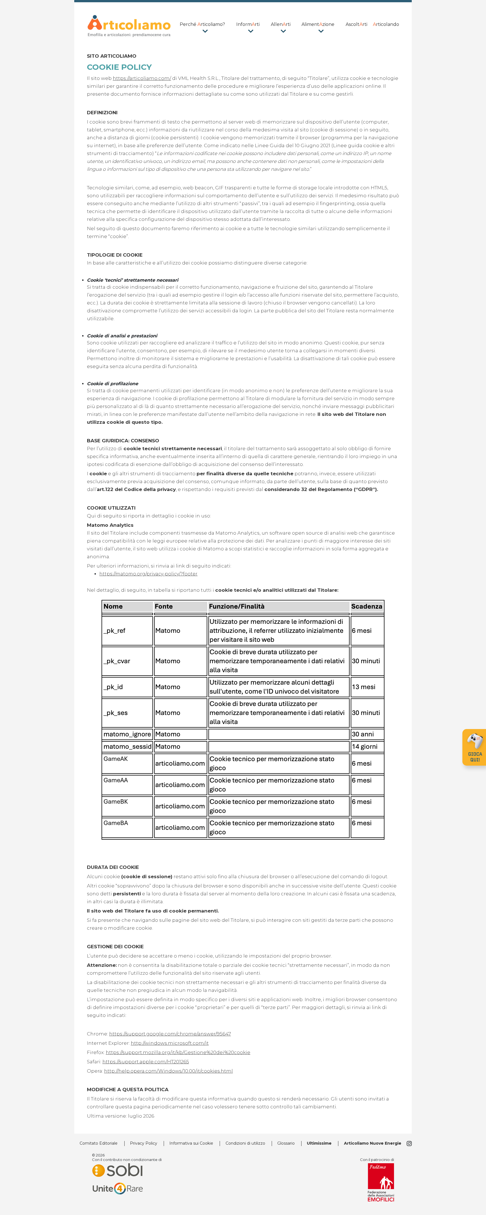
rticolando (386, 24)
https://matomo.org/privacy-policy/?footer (148, 574)
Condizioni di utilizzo (245, 1143)
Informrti (248, 24)
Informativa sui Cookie (191, 1143)
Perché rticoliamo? (202, 24)
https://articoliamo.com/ (142, 78)
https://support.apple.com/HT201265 (145, 1061)
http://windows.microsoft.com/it (170, 1043)
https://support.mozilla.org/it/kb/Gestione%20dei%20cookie (178, 1052)
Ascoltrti (356, 24)
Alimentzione (318, 24)
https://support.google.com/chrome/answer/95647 (170, 1034)
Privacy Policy (143, 1143)
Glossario (286, 1143)
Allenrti (281, 24)
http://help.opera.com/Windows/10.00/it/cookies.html (168, 1071)
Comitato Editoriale (99, 1143)
